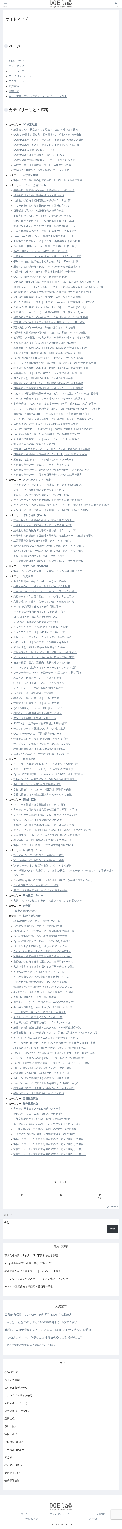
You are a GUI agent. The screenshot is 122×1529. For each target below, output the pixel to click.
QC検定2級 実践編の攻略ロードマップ (35, 149)
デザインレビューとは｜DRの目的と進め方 (38, 688)
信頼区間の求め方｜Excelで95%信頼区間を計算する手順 (45, 424)
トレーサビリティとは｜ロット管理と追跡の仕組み (42, 637)
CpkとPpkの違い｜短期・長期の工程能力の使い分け (43, 236)
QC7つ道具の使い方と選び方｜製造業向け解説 (40, 276)
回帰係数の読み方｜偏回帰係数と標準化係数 (38, 210)
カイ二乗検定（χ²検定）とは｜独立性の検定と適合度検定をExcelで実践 (54, 1042)
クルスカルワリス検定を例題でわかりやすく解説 (41, 495)
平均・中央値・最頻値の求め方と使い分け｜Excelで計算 (45, 261)
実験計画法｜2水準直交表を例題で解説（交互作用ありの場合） (49, 1149)
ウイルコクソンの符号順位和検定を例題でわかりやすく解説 (47, 500)
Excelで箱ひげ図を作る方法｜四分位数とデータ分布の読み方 (48, 358)
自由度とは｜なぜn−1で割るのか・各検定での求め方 (43, 1002)
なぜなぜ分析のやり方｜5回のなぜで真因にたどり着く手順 (47, 672)
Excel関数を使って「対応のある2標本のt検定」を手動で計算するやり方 (54, 880)
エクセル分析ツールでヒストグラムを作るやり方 (41, 464)
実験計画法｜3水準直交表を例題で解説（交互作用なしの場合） (49, 1144)
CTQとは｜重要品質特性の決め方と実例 (36, 622)
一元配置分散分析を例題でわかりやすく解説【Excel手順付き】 (49, 561)
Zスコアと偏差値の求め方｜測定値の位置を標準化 (42, 951)
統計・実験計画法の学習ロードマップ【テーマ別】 (38, 96)
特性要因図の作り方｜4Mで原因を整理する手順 (40, 738)
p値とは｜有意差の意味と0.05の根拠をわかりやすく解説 (45, 1037)
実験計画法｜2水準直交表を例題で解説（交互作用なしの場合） (49, 1154)
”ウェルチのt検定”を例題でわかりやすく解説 (38, 860)
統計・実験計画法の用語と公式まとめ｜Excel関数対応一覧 (47, 1027)
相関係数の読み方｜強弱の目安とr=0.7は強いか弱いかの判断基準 (50, 317)
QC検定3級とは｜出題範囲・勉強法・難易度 (38, 154)
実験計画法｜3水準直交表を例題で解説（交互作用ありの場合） (49, 1139)
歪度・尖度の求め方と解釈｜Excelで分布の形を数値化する (47, 266)
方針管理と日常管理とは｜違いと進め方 (36, 703)
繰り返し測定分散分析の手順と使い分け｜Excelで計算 (44, 530)
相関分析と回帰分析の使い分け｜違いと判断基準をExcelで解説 (49, 332)
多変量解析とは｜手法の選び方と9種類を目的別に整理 (44, 342)
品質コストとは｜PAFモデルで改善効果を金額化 (41, 642)
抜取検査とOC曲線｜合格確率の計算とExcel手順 (41, 170)
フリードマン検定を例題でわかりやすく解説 (38, 490)
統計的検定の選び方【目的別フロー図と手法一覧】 (42, 1073)
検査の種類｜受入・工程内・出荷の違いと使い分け (42, 662)
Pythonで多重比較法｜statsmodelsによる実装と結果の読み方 (48, 774)
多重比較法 (29, 759)
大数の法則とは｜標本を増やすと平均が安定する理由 (43, 966)
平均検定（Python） (35, 895)
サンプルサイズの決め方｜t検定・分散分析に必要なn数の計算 (48, 1058)
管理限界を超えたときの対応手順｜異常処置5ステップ (44, 226)
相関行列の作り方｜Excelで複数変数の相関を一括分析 (44, 271)
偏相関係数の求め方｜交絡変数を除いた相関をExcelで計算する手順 (52, 292)
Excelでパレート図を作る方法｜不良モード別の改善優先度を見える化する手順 (58, 287)
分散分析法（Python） (36, 566)
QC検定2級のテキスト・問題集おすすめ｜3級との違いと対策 (48, 139)
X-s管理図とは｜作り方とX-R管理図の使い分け (40, 251)
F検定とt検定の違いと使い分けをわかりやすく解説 (42, 1068)
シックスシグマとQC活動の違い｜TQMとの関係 (40, 627)
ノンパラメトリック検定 (37, 479)
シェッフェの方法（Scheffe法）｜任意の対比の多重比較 (45, 764)
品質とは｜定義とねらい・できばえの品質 (37, 677)
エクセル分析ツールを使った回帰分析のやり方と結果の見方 (47, 474)
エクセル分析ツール (34, 185)
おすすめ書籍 (30, 175)
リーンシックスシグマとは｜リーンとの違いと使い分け (45, 591)
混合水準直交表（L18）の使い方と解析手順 (38, 1113)
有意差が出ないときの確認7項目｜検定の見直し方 (42, 976)
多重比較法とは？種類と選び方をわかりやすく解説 (42, 794)
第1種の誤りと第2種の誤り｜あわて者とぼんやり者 (42, 987)
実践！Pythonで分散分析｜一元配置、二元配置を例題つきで (47, 571)
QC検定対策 (30, 124)
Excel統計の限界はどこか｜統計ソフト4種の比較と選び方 (46, 246)
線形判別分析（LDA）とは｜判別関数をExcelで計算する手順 (48, 383)
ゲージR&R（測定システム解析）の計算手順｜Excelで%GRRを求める (53, 419)
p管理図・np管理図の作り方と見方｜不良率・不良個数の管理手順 (51, 413)
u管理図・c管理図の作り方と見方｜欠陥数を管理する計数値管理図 (51, 337)
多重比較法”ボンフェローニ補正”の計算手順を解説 (42, 789)
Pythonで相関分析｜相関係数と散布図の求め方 (40, 936)
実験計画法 (29, 799)
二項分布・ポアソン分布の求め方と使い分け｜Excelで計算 (47, 256)
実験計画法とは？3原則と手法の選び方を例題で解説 (43, 845)
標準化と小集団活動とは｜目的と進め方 (36, 698)
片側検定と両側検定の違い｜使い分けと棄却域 (40, 982)
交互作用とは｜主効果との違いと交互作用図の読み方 (43, 520)
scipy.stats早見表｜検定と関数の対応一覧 (37, 921)
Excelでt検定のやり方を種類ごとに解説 (35, 885)
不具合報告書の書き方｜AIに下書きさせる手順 (40, 581)
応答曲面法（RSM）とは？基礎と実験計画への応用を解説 (46, 835)
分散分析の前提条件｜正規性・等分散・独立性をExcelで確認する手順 (53, 535)
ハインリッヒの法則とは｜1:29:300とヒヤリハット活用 (45, 667)
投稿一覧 (14, 91)
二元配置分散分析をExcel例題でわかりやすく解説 (42, 540)
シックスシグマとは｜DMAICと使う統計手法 (39, 632)
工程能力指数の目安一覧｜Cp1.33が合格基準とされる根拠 (46, 241)
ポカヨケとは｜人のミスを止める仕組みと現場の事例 (43, 657)
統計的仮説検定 (32, 915)
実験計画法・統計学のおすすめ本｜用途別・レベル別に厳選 (47, 180)
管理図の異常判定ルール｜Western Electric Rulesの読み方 (46, 439)
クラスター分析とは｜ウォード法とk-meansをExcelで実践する (49, 398)
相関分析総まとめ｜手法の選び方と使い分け (38, 195)
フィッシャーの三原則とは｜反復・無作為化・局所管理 (45, 814)
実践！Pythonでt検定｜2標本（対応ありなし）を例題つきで (47, 900)
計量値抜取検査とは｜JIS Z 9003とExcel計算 (39, 749)
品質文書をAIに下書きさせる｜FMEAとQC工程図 (41, 586)
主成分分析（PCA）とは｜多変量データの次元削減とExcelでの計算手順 (54, 403)
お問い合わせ (16, 61)
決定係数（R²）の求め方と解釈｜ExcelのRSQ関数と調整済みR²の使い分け (56, 281)
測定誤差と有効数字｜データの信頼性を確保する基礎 (43, 220)
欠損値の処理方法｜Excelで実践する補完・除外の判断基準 (47, 297)
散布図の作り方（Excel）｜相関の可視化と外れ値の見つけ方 (48, 312)
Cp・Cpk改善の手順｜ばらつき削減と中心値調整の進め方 (46, 434)
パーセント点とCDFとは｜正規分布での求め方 (40, 946)
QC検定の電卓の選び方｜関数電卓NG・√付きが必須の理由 (47, 134)
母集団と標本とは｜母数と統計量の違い (36, 997)
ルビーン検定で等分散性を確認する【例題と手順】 (42, 1078)
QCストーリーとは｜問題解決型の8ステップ (38, 733)
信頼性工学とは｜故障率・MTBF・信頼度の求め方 (42, 165)
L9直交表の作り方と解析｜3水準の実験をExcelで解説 (44, 1134)
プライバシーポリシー (21, 76)
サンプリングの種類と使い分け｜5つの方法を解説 (42, 743)
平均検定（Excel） (34, 850)
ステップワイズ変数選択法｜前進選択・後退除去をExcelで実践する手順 (54, 363)
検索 (6, 1222)
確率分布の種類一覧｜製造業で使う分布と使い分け (42, 956)
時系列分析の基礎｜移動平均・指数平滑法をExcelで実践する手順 (50, 368)
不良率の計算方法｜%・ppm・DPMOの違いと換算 (42, 215)
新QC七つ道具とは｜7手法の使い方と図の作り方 (41, 754)
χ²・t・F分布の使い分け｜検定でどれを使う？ (39, 1012)
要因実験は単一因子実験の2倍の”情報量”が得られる (42, 840)
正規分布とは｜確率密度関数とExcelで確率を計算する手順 (47, 353)
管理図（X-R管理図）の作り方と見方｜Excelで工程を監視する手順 (51, 449)
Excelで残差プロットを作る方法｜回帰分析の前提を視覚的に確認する (53, 429)
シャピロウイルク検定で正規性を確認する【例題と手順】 (46, 1083)
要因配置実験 (30, 1098)
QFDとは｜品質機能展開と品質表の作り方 (37, 713)
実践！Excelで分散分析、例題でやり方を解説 (39, 556)
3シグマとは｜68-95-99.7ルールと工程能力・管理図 (43, 992)
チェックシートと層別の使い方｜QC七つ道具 (39, 728)
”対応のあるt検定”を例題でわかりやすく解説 (38, 855)
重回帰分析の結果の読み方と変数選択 (35, 444)
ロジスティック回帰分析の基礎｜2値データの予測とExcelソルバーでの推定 (56, 408)
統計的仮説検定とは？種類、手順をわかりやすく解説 (43, 1088)
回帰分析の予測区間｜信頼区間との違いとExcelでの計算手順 (48, 388)
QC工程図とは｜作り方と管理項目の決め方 (38, 708)
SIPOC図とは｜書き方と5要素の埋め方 (35, 616)
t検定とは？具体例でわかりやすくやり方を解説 (40, 890)
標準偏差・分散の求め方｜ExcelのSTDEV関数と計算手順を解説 (50, 347)
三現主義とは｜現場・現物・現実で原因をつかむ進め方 (45, 652)
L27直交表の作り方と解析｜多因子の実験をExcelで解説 (45, 1129)
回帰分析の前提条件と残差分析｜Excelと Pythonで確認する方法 (50, 454)
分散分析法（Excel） (35, 515)
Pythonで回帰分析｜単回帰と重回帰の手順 (37, 926)
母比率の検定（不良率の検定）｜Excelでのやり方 (42, 1022)
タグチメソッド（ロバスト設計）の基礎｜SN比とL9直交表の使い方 (52, 830)
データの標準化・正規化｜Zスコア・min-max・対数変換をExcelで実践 (54, 302)
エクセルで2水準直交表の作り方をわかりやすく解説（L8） (47, 1124)
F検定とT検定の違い (25, 910)
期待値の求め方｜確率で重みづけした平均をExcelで (43, 961)
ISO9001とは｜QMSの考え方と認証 (33, 693)
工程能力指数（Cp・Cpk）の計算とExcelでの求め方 (43, 459)
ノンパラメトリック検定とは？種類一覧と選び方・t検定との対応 (50, 510)
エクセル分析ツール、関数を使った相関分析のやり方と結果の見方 (51, 469)
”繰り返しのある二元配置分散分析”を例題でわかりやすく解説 (48, 550)
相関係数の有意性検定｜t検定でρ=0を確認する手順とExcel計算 (49, 1048)
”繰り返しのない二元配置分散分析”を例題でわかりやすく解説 (48, 545)
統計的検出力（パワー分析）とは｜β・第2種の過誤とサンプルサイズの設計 (56, 1032)
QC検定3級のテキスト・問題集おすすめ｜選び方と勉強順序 (47, 144)
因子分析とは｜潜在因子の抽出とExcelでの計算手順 (43, 378)
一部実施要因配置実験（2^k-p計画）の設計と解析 (41, 1118)
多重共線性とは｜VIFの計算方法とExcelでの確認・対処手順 (47, 373)
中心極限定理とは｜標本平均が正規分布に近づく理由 (43, 1007)
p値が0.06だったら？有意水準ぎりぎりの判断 (39, 971)
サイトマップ (16, 66)
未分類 (26, 905)
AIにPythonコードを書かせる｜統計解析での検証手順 (44, 931)
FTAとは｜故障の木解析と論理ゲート (34, 718)
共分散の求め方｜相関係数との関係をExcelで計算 (42, 200)
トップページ (16, 71)
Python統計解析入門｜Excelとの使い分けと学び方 (42, 941)
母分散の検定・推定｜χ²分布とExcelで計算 (37, 1017)
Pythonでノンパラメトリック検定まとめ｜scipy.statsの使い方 (48, 484)
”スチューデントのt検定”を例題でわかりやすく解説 (42, 865)
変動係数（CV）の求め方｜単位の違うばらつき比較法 (44, 327)
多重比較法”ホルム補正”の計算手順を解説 (37, 784)
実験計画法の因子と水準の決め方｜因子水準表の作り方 (45, 825)
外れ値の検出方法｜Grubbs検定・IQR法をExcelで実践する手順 (49, 307)
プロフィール (16, 81)
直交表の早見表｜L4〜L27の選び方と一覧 (37, 1108)
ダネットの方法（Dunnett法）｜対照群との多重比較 (43, 769)
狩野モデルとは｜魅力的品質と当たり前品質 (38, 682)
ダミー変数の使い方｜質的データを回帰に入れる (41, 205)
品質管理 (28, 576)
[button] (100, 1196)
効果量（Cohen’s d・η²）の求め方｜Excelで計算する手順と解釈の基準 (54, 1053)
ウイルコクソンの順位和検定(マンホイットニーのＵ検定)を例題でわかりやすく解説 (61, 505)
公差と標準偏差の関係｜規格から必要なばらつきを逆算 (45, 231)
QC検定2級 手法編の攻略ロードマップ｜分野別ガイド (44, 160)
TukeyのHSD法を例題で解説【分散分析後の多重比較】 (45, 779)
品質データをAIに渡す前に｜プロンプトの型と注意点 (43, 596)
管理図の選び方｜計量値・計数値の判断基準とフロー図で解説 (49, 322)
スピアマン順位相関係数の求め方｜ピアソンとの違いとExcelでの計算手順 (55, 393)
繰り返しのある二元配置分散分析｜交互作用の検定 (42, 525)
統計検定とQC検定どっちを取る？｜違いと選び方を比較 (45, 129)
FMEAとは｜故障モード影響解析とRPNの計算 (40, 723)
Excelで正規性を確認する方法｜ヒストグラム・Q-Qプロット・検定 (51, 1063)
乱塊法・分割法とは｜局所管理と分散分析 (37, 819)
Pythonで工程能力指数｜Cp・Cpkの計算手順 (39, 611)
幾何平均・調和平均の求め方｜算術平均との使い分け (43, 190)
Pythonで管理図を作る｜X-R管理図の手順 (37, 606)
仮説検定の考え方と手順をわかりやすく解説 (38, 1093)
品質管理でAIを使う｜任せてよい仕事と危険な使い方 (43, 601)
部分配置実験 (30, 1103)
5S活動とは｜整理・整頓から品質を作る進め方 (40, 647)
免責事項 (14, 86)
